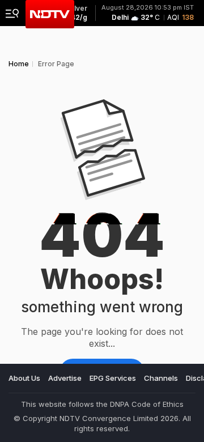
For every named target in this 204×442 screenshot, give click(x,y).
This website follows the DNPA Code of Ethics (102, 404)
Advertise (65, 377)
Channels (161, 377)
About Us (24, 377)
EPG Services (113, 377)
